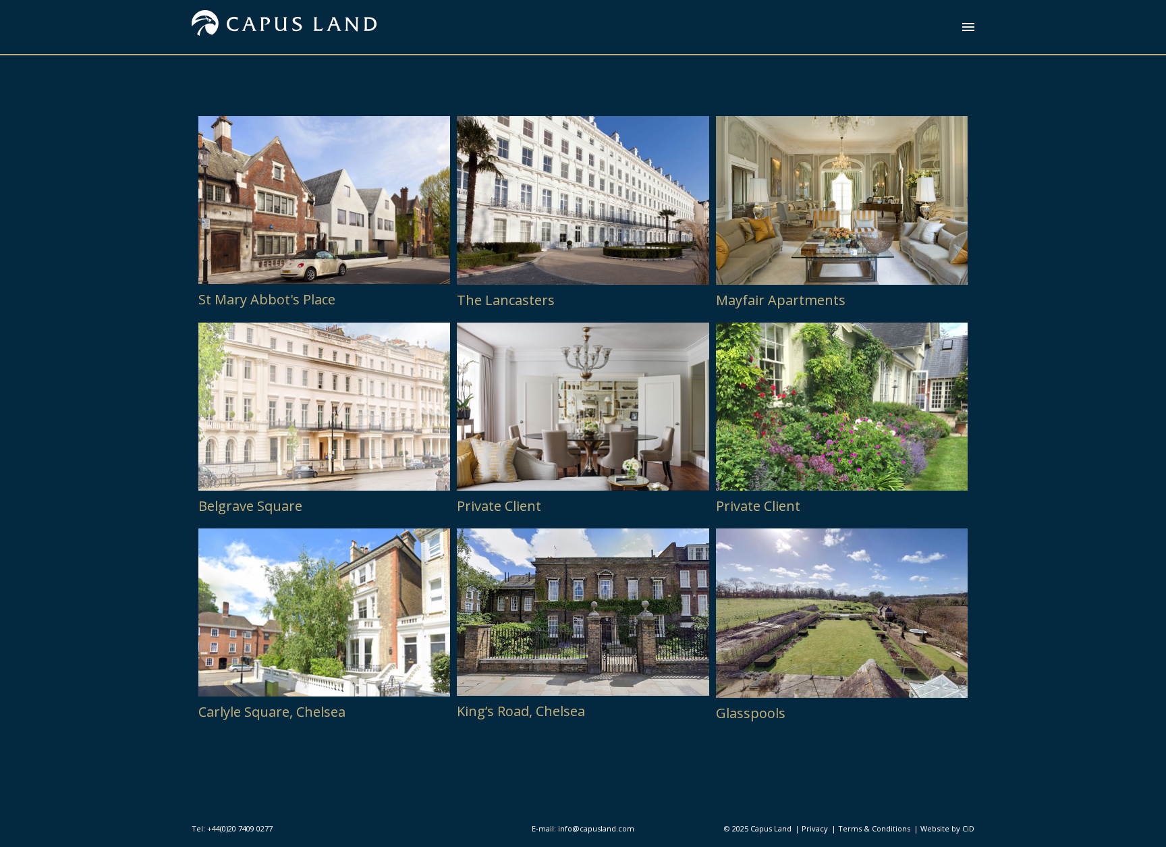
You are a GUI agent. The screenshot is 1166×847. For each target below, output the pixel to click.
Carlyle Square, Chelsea (271, 712)
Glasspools (750, 713)
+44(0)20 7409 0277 (240, 828)
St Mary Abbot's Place (266, 299)
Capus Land (771, 828)
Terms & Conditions (874, 828)
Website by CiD (947, 828)
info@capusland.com (596, 828)
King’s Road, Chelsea (521, 711)
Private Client (499, 506)
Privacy (815, 828)
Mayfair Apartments (780, 300)
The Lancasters (506, 300)
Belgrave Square (250, 506)
